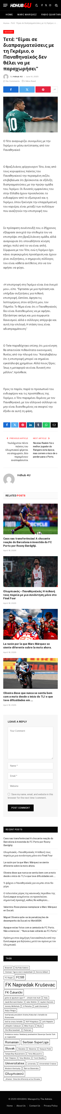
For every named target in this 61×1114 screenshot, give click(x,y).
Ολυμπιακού (14, 1073)
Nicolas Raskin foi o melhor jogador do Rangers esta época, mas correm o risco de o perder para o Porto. (45, 450)
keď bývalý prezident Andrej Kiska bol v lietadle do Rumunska (26, 1016)
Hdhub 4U (18, 76)
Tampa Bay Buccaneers (15, 1054)
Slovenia (32, 1049)
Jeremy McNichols (12, 1006)
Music (39, 1026)
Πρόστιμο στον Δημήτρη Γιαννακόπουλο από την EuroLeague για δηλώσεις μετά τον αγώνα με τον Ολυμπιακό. (29, 941)
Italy (46, 998)
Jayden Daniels (46, 1002)
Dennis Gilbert (42, 972)
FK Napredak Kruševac (30, 985)
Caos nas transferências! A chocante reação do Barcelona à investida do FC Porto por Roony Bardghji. (27, 542)
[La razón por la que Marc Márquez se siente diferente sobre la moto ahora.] (30, 624)
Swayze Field (45, 1049)
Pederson (27, 1030)
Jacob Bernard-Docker (14, 1002)
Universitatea (14, 1063)
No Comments (13, 81)
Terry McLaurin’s (35, 1054)
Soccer (9, 32)
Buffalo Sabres (21, 968)
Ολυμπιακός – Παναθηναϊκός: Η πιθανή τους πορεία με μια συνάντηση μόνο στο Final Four (30, 595)
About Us (21, 1106)
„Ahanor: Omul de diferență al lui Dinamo (22, 1079)
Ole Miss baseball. (12, 1030)
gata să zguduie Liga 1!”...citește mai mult (23, 998)
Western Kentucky (12, 1068)
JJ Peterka (27, 1006)
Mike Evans (29, 1026)
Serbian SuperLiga (35, 1042)
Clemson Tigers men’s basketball (19, 972)
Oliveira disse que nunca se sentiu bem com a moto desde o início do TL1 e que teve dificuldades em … (28, 697)
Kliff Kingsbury (32, 1022)
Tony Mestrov (24, 1058)
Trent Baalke (39, 1058)
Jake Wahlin (31, 1002)
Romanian (12, 1042)
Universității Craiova (47, 1064)
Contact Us (34, 1106)
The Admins (46, 1099)
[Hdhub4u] (21, 5)
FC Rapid (9, 978)
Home (9, 14)
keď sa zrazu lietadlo (13, 1022)
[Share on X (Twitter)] (27, 89)
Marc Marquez (27, 14)
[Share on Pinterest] (43, 89)
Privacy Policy (51, 1106)
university (31, 1064)
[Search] (56, 5)
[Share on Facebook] (11, 89)
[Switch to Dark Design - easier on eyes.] (36, 5)
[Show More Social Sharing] (55, 89)
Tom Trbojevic (10, 1058)
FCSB (20, 977)
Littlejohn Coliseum (13, 1026)
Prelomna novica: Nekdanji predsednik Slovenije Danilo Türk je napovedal (30, 1035)
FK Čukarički (13, 992)
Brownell (8, 968)
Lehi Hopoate (47, 1022)
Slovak (10, 1048)
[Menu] (5, 5)
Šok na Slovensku (31, 1068)
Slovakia (21, 1049)
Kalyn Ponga (10, 1010)
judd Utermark (41, 1006)
